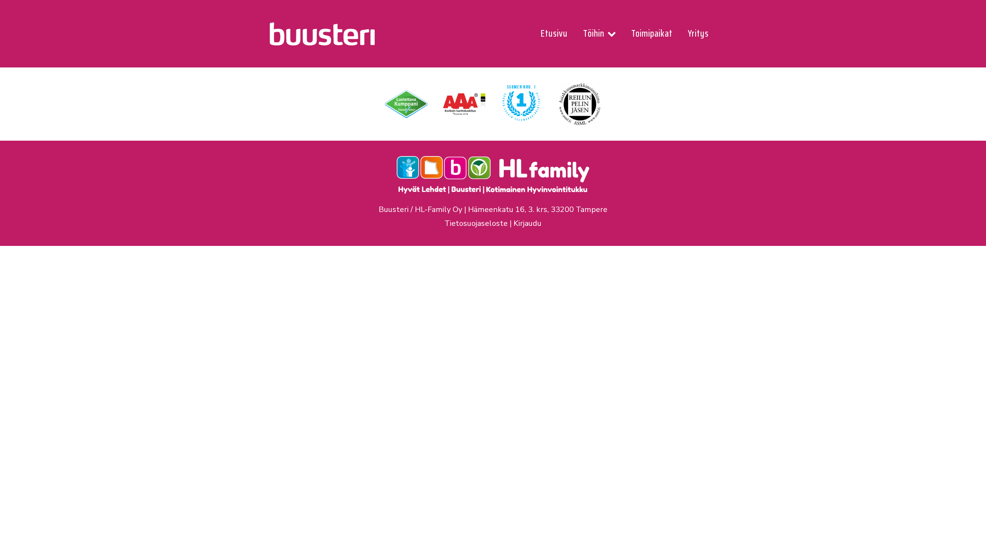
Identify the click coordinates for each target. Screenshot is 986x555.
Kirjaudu (527, 223)
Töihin (593, 33)
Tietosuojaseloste (476, 223)
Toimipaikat (651, 33)
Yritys (698, 33)
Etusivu (554, 33)
